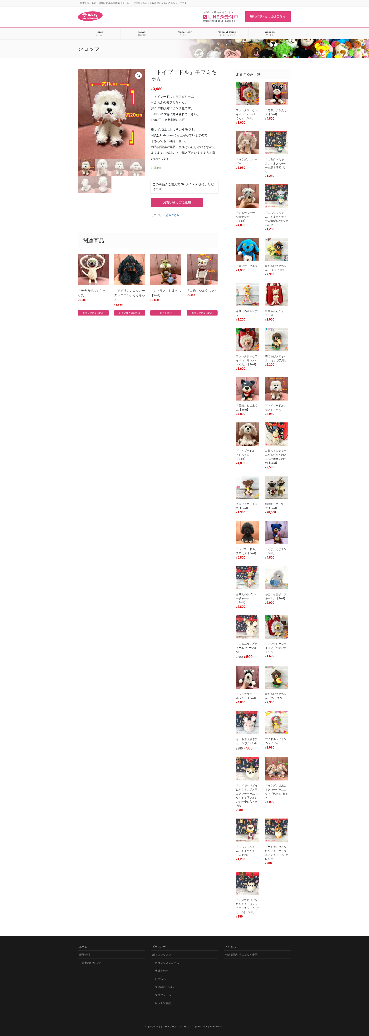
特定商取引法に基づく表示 (241, 954)
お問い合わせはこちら (270, 16)
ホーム (83, 946)
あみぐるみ (172, 215)
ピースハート (160, 946)
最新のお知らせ (91, 962)
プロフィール (163, 995)
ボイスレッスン (161, 954)
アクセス (230, 946)
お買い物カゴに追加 (177, 202)
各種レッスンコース (167, 962)
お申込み (160, 978)
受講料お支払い (164, 987)
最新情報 (84, 954)
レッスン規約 (163, 1003)
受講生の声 (161, 970)
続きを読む (166, 312)
